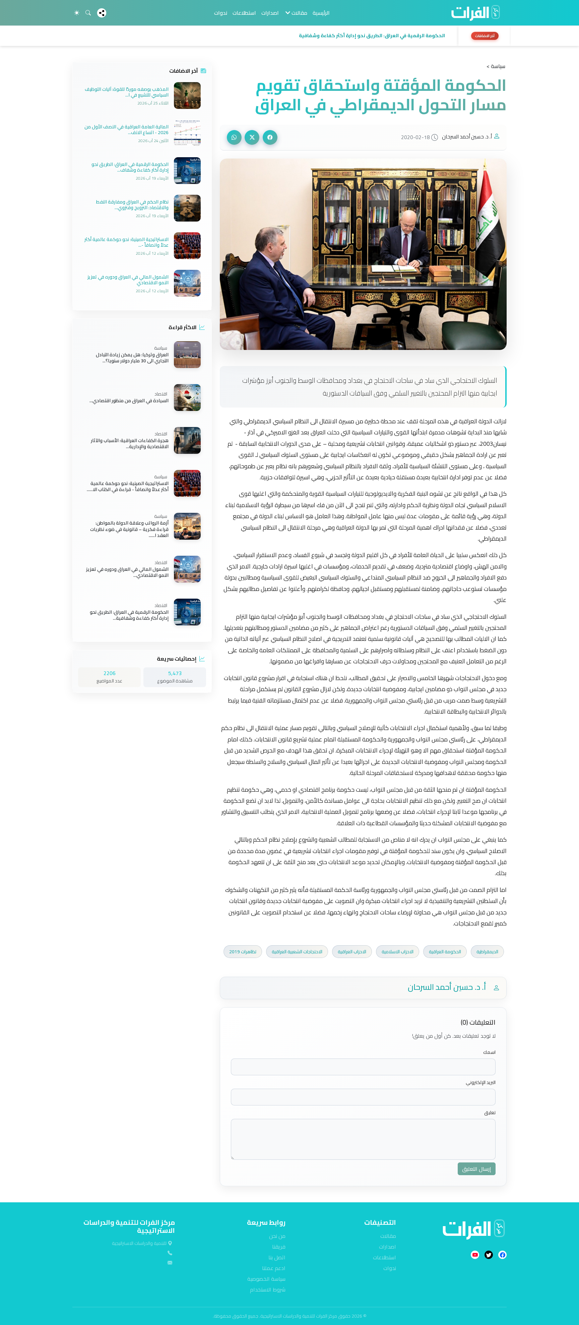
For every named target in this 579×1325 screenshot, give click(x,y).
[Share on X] (252, 137)
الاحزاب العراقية (352, 951)
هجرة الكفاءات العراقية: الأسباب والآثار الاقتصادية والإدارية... (130, 443)
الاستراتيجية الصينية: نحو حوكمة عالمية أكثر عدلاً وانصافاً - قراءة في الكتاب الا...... (128, 486)
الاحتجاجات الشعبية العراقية (297, 951)
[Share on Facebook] (270, 137)
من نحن (277, 1236)
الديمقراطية (487, 951)
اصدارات (270, 13)
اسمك (489, 1052)
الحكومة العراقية (445, 951)
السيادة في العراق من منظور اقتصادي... (129, 401)
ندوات (220, 13)
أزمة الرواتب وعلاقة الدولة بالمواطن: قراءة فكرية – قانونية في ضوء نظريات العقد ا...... (129, 529)
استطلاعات (244, 13)
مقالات (388, 1236)
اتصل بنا (276, 1257)
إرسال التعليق (476, 1169)
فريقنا (278, 1247)
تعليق (490, 1112)
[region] (289, 36)
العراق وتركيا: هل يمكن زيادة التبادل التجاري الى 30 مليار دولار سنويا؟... (132, 358)
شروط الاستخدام (267, 1289)
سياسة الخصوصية (266, 1279)
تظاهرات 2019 (242, 951)
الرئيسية (321, 13)
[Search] (88, 12)
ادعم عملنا (273, 1268)
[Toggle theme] (76, 12)
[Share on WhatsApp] (234, 137)
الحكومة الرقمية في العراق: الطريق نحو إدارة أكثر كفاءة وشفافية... (129, 615)
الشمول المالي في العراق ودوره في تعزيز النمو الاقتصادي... (127, 572)
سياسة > (496, 66)
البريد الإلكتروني (481, 1082)
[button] (263, 36)
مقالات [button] (298, 13)
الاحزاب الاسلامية (397, 951)
